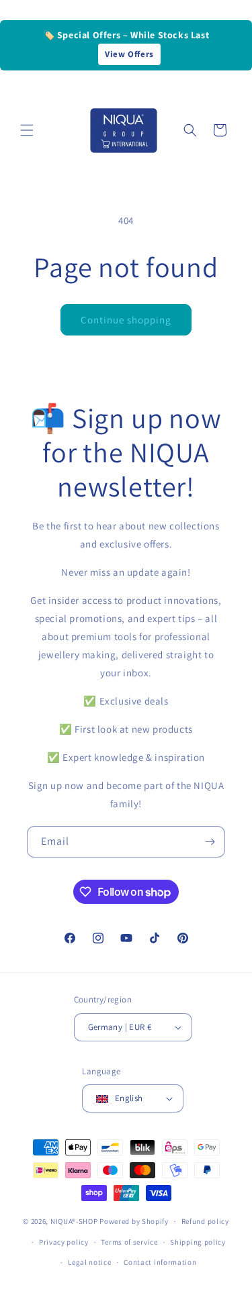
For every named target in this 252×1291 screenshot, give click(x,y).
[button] (27, 130)
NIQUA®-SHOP (74, 1221)
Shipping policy (198, 1242)
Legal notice (89, 1262)
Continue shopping (126, 319)
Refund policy (205, 1221)
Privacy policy (64, 1242)
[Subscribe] (209, 842)
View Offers (129, 54)
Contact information (160, 1262)
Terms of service (129, 1242)
